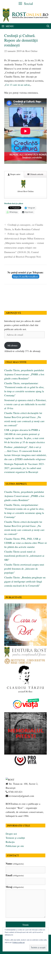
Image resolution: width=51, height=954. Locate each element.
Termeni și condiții (15, 837)
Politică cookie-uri (18, 942)
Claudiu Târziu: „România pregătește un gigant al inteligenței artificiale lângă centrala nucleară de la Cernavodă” (24, 581)
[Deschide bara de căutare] (48, 26)
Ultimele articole (36, 174)
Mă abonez (12, 345)
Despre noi (11, 833)
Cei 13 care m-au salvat (17, 84)
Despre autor (15, 174)
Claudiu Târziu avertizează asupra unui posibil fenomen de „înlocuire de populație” (24, 568)
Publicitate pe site (15, 846)
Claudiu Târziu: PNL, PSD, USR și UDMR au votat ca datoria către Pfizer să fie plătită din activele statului (25, 543)
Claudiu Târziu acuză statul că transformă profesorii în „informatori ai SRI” (24, 555)
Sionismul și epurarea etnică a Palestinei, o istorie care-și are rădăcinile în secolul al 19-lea (25, 404)
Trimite (25, 924)
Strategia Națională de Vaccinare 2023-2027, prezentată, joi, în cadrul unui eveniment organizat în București (24, 468)
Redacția (10, 841)
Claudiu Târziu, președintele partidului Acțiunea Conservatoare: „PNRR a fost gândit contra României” (24, 374)
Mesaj (15, 887)
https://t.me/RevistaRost (25, 276)
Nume (15, 863)
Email (15, 875)
